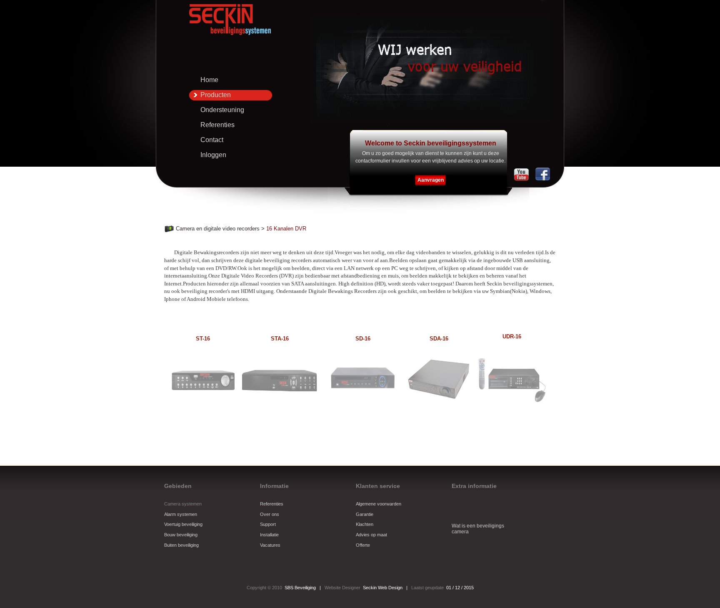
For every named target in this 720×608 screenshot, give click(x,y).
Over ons (269, 514)
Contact (211, 139)
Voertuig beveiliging (183, 524)
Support (268, 524)
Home (209, 79)
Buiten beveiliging (181, 545)
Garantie (364, 514)
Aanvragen (431, 180)
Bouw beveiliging (181, 534)
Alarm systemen (180, 514)
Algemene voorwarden (378, 503)
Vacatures (270, 545)
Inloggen (213, 154)
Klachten (364, 524)
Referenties (217, 124)
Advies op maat (371, 534)
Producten (215, 94)
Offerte (363, 545)
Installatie (269, 534)
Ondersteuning (222, 109)
